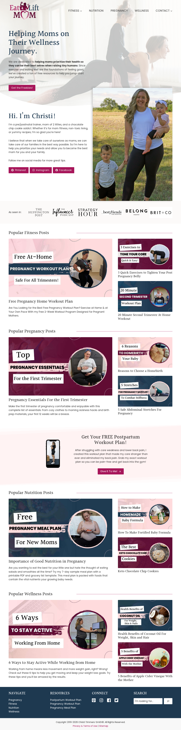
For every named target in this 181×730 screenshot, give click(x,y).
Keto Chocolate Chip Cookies (138, 571)
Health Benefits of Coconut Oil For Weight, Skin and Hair (142, 636)
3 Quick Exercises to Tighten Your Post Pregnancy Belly (145, 274)
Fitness (13, 703)
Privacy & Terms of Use (85, 725)
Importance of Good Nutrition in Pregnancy (47, 561)
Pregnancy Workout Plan (65, 703)
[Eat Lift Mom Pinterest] (94, 700)
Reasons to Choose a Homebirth (140, 371)
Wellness (142, 11)
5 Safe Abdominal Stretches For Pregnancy (139, 412)
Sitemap (103, 725)
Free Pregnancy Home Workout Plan (41, 301)
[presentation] (60, 268)
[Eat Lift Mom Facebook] (109, 700)
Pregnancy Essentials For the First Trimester (48, 400)
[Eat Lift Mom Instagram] (101, 700)
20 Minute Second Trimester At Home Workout (144, 317)
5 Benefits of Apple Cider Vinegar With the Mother (145, 678)
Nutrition (96, 11)
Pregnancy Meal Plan (63, 707)
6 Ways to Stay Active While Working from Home (52, 662)
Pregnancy (119, 11)
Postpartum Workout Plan (65, 700)
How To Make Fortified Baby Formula (144, 533)
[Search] (168, 701)
